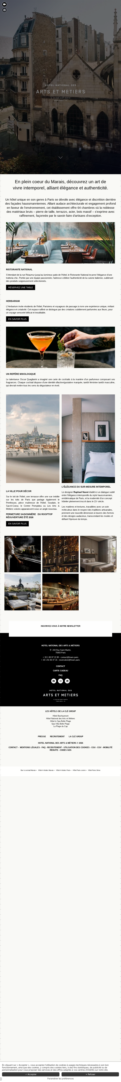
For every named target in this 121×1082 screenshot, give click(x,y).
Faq (60, 675)
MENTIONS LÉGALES (30, 747)
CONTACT (13, 747)
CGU (93, 747)
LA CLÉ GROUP (76, 736)
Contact (60, 666)
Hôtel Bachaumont (60, 716)
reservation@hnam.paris (69, 660)
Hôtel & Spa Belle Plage (60, 721)
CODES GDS (65, 750)
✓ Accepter (30, 1074)
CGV (99, 747)
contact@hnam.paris (69, 657)
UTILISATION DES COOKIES (77, 747)
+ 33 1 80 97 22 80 (51, 657)
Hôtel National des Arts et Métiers (60, 718)
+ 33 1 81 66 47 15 (49, 660)
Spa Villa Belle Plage (60, 724)
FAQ (43, 747)
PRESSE (42, 736)
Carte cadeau (60, 671)
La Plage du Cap (60, 726)
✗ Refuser (90, 1074)
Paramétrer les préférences (60, 1078)
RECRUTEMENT (57, 736)
